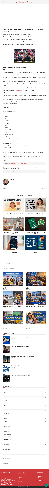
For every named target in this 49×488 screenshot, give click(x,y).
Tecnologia (25, 442)
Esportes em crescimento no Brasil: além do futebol (12, 307)
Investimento (25, 421)
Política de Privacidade (7, 458)
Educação (25, 408)
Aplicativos (25, 389)
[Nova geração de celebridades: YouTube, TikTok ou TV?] (13, 279)
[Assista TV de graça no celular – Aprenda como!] (6, 340)
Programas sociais (25, 436)
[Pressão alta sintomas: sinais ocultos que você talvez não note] (13, 205)
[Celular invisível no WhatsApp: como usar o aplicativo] (35, 224)
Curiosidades (25, 402)
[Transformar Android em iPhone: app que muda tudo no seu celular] (35, 242)
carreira (25, 397)
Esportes (25, 415)
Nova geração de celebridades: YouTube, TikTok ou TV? (13, 288)
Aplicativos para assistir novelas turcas (20, 346)
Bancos (25, 392)
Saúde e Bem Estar (25, 439)
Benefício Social (25, 395)
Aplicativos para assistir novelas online (20, 375)
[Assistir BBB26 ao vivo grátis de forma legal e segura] (36, 298)
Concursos (25, 400)
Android (17, 90)
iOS (13, 140)
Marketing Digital (25, 426)
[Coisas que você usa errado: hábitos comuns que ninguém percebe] (13, 224)
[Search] (45, 2)
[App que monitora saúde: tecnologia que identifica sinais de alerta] (13, 242)
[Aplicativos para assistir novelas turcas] (6, 349)
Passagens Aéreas (25, 434)
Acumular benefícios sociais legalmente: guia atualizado (35, 326)
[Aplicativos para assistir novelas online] (6, 378)
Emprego (25, 410)
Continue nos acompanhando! (10, 171)
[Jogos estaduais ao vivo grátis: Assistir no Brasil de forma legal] (13, 317)
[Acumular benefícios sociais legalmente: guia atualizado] (36, 317)
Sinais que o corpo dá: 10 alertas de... (35, 213)
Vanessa (8, 31)
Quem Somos (5, 460)
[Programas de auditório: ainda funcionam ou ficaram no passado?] (36, 279)
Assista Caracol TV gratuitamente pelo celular (22, 365)
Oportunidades (25, 431)
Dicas (25, 405)
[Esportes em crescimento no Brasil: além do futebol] (13, 298)
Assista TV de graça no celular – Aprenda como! (22, 337)
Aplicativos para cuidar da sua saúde (18, 163)
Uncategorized (25, 444)
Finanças (25, 418)
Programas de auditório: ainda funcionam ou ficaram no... (35, 288)
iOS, (20, 90)
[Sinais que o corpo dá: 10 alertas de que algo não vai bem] (35, 205)
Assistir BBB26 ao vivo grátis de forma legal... (35, 306)
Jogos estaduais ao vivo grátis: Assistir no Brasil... (12, 326)
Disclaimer (5, 453)
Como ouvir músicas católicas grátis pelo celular (22, 356)
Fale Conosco (5, 455)
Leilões (25, 423)
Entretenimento (25, 413)
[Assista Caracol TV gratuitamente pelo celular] (6, 368)
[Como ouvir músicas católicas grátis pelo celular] (6, 359)
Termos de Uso (5, 463)
